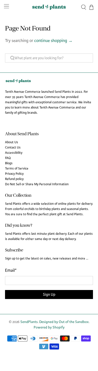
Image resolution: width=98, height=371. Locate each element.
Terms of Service (16, 168)
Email (11, 270)
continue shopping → (53, 40)
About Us (11, 142)
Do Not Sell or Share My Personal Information (37, 184)
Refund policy (14, 179)
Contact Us (13, 148)
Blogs (9, 163)
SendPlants (29, 322)
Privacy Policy (14, 174)
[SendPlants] (49, 7)
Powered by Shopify (49, 327)
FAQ (8, 158)
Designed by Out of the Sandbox (64, 322)
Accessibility (13, 153)
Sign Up (49, 294)
